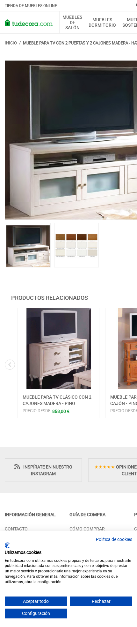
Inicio (11, 43)
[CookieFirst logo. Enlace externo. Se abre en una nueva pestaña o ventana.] (7, 545)
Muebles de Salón (72, 22)
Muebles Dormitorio (102, 22)
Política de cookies (114, 539)
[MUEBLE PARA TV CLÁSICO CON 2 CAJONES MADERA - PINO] (58, 348)
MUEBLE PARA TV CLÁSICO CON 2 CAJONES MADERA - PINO (57, 400)
